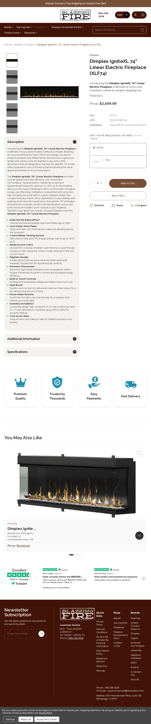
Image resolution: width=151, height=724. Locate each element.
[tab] (71, 554)
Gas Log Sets (23, 27)
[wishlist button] (143, 15)
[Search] (142, 30)
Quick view (139, 462)
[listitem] (75, 498)
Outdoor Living (11, 33)
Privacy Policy (45, 712)
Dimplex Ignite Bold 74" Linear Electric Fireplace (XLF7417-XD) (22, 528)
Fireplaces (41, 27)
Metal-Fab (136, 650)
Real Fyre (136, 618)
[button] (139, 535)
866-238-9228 (112, 687)
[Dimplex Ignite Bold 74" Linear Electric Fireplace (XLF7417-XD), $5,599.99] (75, 485)
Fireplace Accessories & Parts (66, 27)
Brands (7, 27)
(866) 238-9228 (75, 638)
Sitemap (100, 670)
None (100, 147)
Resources (30, 33)
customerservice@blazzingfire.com (125, 690)
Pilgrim (134, 638)
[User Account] (135, 15)
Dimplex (135, 633)
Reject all (26, 719)
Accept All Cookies (47, 719)
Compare (141, 205)
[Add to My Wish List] (139, 472)
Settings (10, 719)
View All (135, 679)
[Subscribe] (41, 634)
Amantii (135, 667)
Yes (107, 160)
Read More (96, 95)
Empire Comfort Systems (135, 626)
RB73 (134, 662)
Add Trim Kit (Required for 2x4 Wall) (116, 137)
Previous (12, 49)
